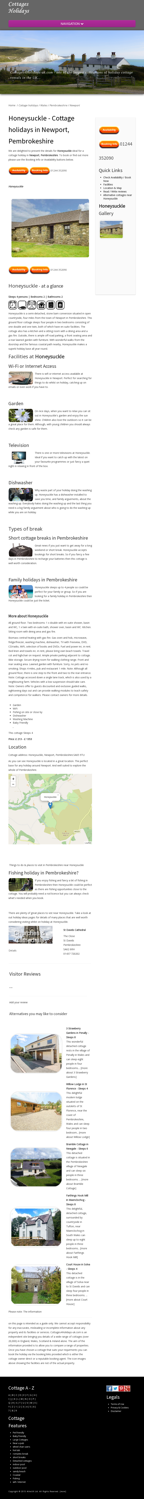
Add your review (18, 1002)
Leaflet (88, 842)
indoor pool (19, 1464)
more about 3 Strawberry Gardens (77, 1072)
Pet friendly (18, 1432)
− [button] (13, 784)
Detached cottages (22, 1460)
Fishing (16, 1478)
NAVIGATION (71, 23)
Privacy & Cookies (120, 1407)
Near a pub (18, 1443)
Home (11, 105)
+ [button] (13, 778)
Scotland (44, 1341)
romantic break (20, 1453)
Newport (75, 105)
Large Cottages (20, 1439)
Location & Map (112, 188)
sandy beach (19, 1471)
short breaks (19, 1457)
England (24, 1341)
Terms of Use (117, 1404)
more (63, 1491)
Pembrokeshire (58, 105)
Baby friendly (19, 1436)
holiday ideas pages (24, 917)
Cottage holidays (28, 105)
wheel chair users (21, 1446)
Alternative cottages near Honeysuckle (117, 196)
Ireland (56, 1341)
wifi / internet (19, 1481)
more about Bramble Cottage (77, 1184)
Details (13, 950)
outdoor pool (20, 1467)
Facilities (108, 184)
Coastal (16, 1474)
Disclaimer (116, 1411)
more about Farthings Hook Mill (76, 1253)
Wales (43, 105)
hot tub (16, 1450)
